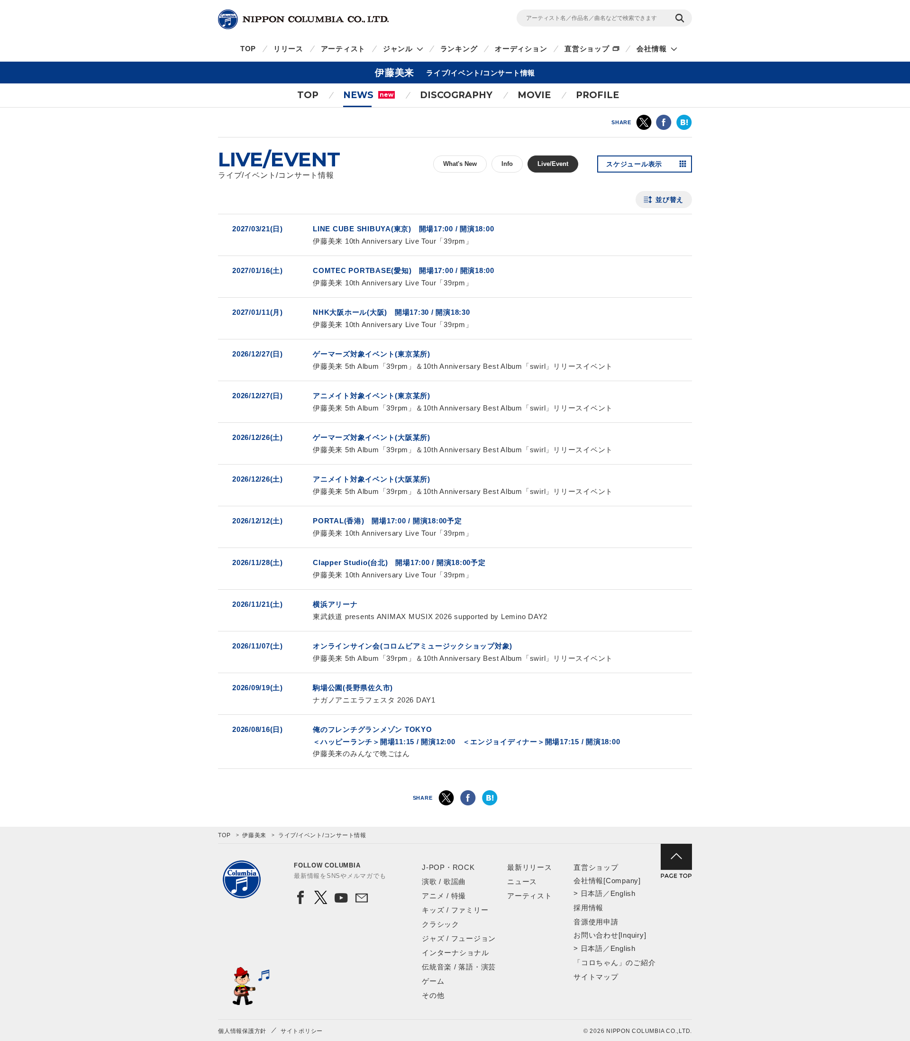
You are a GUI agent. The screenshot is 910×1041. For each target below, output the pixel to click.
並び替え (669, 199)
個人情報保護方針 (242, 1031)
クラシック (440, 924)
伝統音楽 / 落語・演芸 (459, 967)
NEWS (368, 95)
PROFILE (597, 95)
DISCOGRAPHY (456, 95)
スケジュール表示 (634, 164)
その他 (433, 995)
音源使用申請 (596, 922)
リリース (288, 49)
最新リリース (529, 867)
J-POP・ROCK (448, 867)
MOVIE (534, 95)
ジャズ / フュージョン (459, 938)
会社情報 (651, 49)
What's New (460, 163)
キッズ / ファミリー (455, 910)
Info (507, 163)
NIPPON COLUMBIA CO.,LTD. (303, 19)
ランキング (459, 49)
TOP (248, 49)
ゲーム (433, 981)
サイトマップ (596, 977)
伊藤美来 (254, 835)
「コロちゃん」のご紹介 (614, 963)
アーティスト (343, 49)
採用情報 (588, 908)
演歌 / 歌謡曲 (444, 881)
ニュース (522, 881)
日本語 (592, 893)
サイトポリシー (302, 1031)
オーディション (521, 49)
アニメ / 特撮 (444, 896)
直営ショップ (587, 49)
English (623, 893)
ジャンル (398, 49)
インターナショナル (455, 953)
